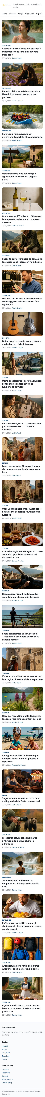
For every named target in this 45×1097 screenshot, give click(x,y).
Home (4, 14)
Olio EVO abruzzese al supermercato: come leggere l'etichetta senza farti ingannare (22, 301)
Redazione (6, 1073)
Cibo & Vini (29, 14)
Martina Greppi (17, 101)
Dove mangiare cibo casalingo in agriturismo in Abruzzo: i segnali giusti (19, 176)
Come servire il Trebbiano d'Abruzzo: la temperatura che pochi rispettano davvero (21, 219)
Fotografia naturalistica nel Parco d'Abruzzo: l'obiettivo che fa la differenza (19, 841)
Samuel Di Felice (18, 561)
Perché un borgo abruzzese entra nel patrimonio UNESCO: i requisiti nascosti (21, 426)
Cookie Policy (7, 1083)
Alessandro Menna (19, 765)
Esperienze (6, 45)
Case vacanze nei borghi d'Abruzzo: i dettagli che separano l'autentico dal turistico (21, 511)
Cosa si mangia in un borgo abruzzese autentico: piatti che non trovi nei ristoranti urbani (22, 554)
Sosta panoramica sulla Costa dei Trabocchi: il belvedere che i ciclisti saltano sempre (20, 636)
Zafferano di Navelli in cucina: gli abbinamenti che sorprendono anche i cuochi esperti (22, 926)
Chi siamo (5, 1069)
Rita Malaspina (17, 140)
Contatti (5, 1076)
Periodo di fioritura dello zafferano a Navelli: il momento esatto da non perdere (21, 94)
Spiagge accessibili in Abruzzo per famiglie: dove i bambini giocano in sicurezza (20, 758)
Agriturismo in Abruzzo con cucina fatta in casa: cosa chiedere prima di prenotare (21, 1008)
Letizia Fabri (16, 265)
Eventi (4, 795)
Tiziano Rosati (17, 58)
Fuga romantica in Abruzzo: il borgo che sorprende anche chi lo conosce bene (21, 469)
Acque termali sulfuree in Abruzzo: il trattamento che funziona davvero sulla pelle (21, 51)
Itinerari (12, 14)
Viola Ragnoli (16, 475)
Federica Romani (18, 226)
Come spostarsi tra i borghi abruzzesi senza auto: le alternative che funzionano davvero (22, 384)
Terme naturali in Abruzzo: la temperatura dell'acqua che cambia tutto (20, 883)
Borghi (20, 14)
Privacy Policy (7, 1079)
